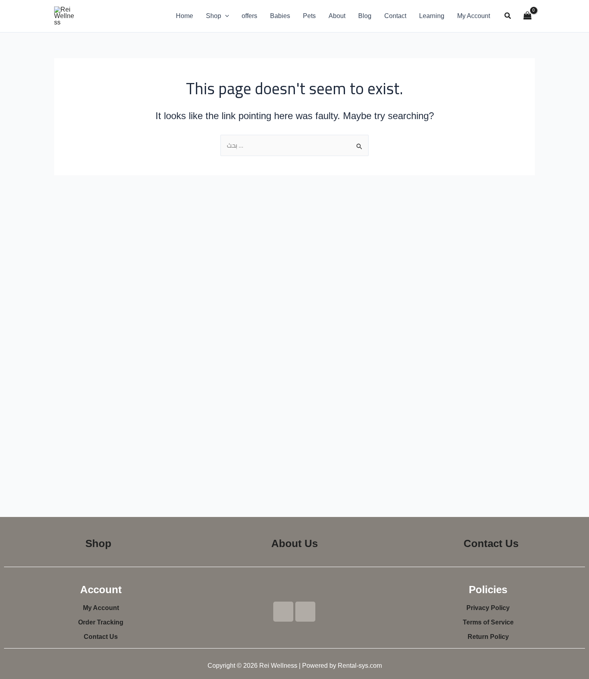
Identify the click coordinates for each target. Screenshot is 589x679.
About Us (294, 543)
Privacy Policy (488, 607)
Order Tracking (100, 622)
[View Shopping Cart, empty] (527, 15)
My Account (101, 607)
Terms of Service (488, 622)
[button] (225, 16)
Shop (98, 543)
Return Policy (488, 636)
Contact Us (491, 543)
